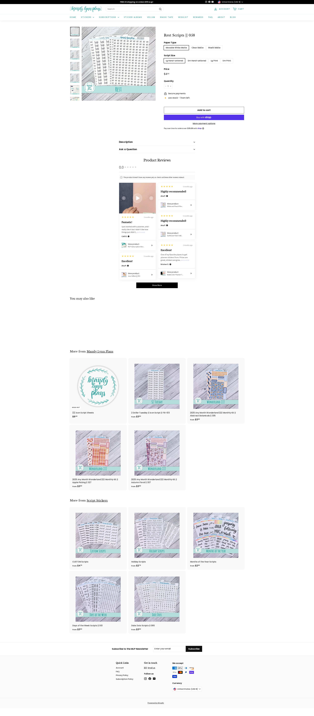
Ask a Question (128, 149)
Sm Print (227, 60)
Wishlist (183, 17)
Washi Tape (166, 17)
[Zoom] (119, 64)
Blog (233, 17)
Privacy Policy (122, 675)
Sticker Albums (133, 17)
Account (120, 667)
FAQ (210, 17)
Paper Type (170, 42)
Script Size (169, 55)
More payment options (204, 123)
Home (73, 17)
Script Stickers (97, 500)
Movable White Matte (176, 47)
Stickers (86, 17)
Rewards (198, 17)
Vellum (151, 17)
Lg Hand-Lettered (174, 60)
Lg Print (214, 60)
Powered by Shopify (156, 703)
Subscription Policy (124, 679)
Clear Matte (197, 47)
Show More (141, 232)
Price (166, 69)
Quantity (169, 81)
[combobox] (134, 9)
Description (126, 142)
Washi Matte (214, 47)
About (221, 17)
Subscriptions (108, 17)
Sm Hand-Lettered (197, 60)
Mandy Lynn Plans (100, 351)
